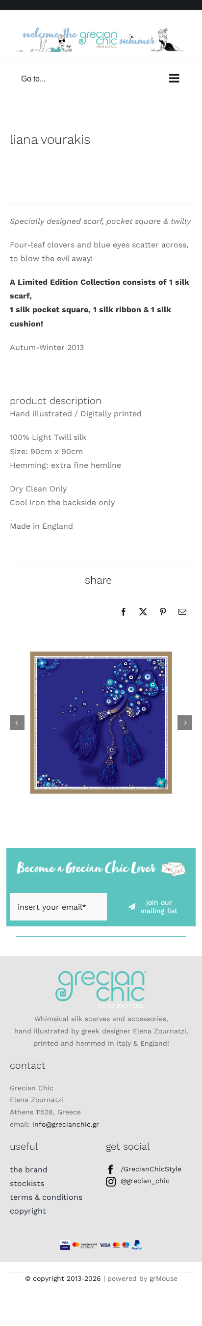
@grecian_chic (145, 1181)
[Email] (182, 612)
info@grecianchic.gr (65, 1124)
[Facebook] (123, 612)
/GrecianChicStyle (151, 1169)
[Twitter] (143, 612)
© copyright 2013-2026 (63, 1278)
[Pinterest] (163, 612)
